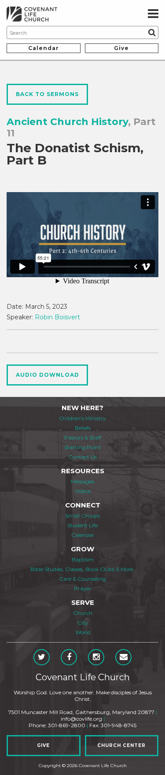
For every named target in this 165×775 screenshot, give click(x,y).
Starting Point (82, 447)
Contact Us (83, 457)
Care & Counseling (82, 578)
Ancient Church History (67, 122)
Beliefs (83, 428)
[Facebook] (69, 657)
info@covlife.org (81, 718)
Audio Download (47, 374)
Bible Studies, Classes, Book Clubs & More (81, 569)
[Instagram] (96, 657)
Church (82, 613)
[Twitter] (41, 657)
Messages (82, 481)
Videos (83, 491)
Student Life (82, 525)
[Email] (123, 657)
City (82, 622)
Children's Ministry (82, 418)
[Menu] (153, 14)
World (82, 632)
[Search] (152, 32)
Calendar (43, 48)
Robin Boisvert (57, 317)
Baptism (83, 559)
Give (121, 48)
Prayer (82, 588)
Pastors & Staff (82, 437)
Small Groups (82, 515)
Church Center (121, 745)
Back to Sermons (47, 94)
